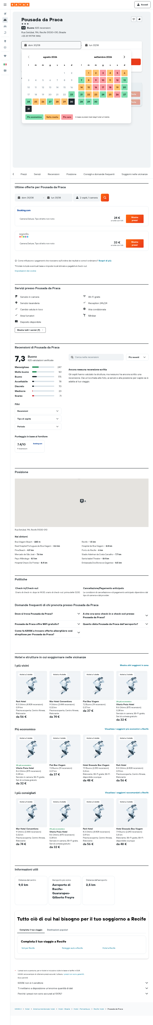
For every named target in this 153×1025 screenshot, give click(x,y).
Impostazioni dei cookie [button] (25, 270)
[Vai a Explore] (5, 41)
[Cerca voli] (5, 14)
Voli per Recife (28, 948)
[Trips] (5, 56)
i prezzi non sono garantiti (73, 974)
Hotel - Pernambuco (82, 1009)
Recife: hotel (99, 1009)
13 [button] (50, 87)
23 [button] (71, 94)
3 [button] (28, 80)
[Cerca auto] (5, 26)
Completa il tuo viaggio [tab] (31, 929)
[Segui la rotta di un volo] (5, 47)
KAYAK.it (18, 1009)
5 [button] (43, 80)
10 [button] (28, 87)
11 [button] (36, 87)
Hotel (27, 1009)
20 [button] (50, 94)
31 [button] (28, 108)
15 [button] (64, 87)
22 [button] (64, 94)
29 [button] (64, 101)
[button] (5, 4)
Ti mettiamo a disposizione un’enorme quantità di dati (45, 988)
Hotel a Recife (108, 948)
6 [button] (50, 80)
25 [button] (35, 101)
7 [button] (57, 80)
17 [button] (28, 94)
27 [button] (50, 101)
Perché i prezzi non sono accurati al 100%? (40, 993)
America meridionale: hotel (44, 1009)
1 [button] (64, 72)
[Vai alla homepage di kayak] (20, 4)
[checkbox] (30, 446)
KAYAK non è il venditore (30, 982)
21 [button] (57, 94)
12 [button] (43, 87)
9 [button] (71, 80)
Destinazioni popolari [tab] (57, 929)
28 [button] (57, 101)
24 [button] (28, 101)
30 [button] (71, 101)
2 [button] (71, 72)
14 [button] (57, 87)
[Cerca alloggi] (5, 20)
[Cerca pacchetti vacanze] (5, 33)
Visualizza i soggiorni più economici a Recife (127, 729)
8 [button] (64, 80)
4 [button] (35, 80)
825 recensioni (43, 27)
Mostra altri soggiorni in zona (134, 665)
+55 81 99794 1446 (31, 35)
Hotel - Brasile (64, 1009)
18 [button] (36, 94)
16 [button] (72, 87)
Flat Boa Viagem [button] (91, 701)
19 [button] (43, 94)
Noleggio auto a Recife (72, 948)
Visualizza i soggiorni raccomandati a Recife (127, 792)
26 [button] (43, 101)
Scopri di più (105, 260)
